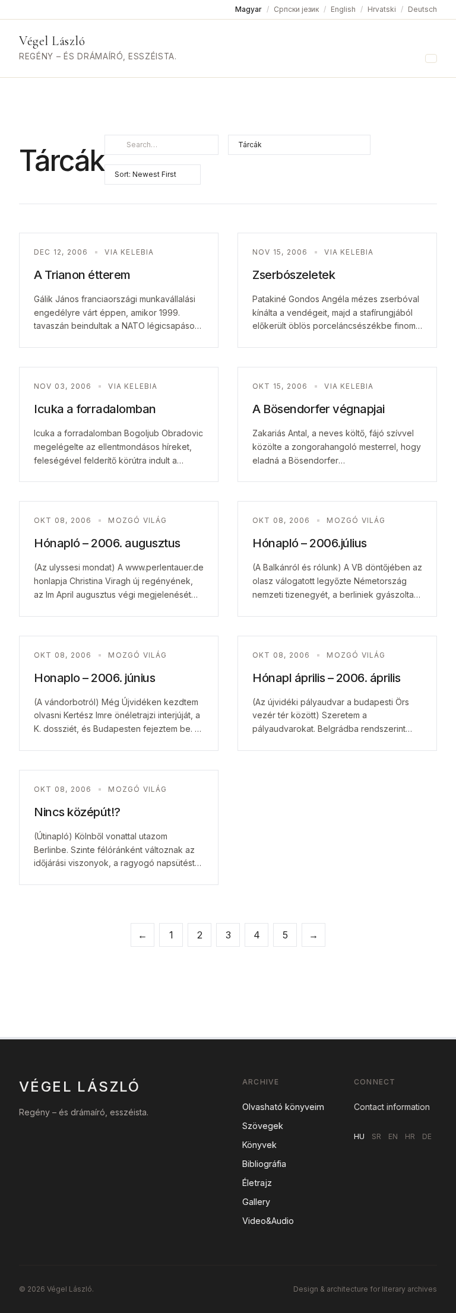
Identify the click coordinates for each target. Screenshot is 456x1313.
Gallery (256, 1202)
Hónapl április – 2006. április (326, 678)
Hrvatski (382, 9)
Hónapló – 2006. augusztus (107, 543)
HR (410, 1136)
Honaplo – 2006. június (94, 678)
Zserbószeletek (293, 275)
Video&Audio (268, 1221)
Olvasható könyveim (283, 1107)
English (343, 9)
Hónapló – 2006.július (309, 543)
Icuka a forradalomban (95, 409)
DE (427, 1136)
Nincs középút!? (77, 812)
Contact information (392, 1107)
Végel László (52, 41)
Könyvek (259, 1145)
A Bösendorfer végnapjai (318, 409)
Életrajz (257, 1183)
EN (393, 1136)
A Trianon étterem (82, 275)
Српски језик (296, 9)
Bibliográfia (264, 1164)
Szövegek (262, 1126)
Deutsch (422, 9)
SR (376, 1136)
